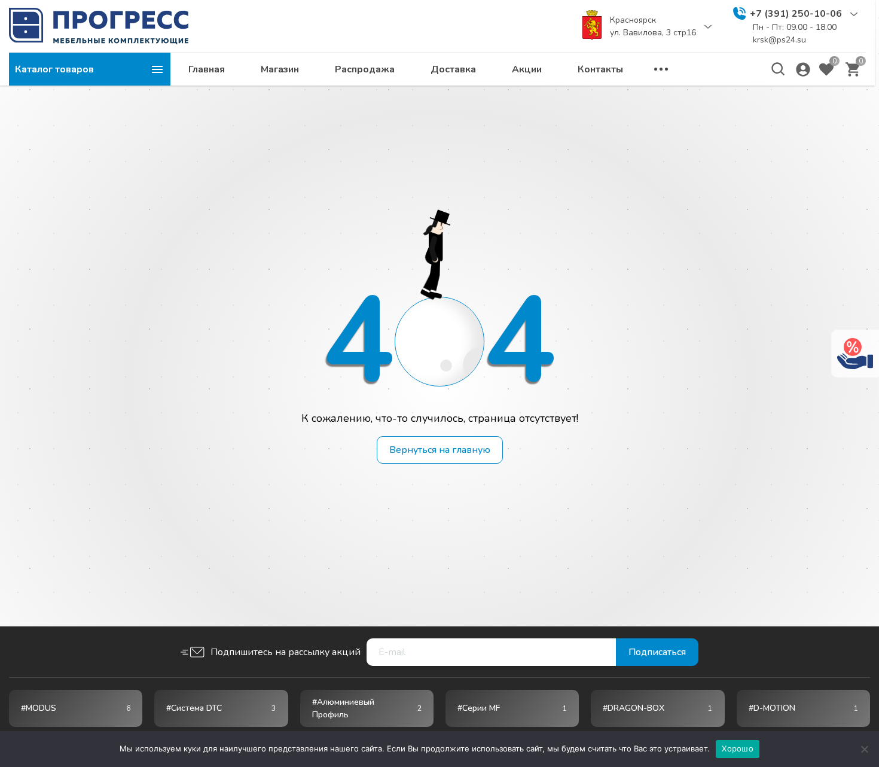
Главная (206, 69)
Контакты (600, 69)
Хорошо (737, 748)
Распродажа (365, 69)
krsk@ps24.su (779, 39)
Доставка (453, 69)
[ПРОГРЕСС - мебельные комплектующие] (98, 26)
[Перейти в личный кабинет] (803, 69)
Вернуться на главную (439, 449)
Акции (527, 69)
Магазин (280, 69)
